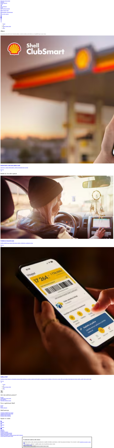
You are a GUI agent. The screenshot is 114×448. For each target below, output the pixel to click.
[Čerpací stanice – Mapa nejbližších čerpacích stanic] (57, 16)
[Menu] (57, 21)
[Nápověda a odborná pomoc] (57, 19)
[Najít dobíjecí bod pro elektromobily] (57, 17)
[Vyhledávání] (57, 20)
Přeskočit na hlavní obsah (5, 0)
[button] (57, 9)
